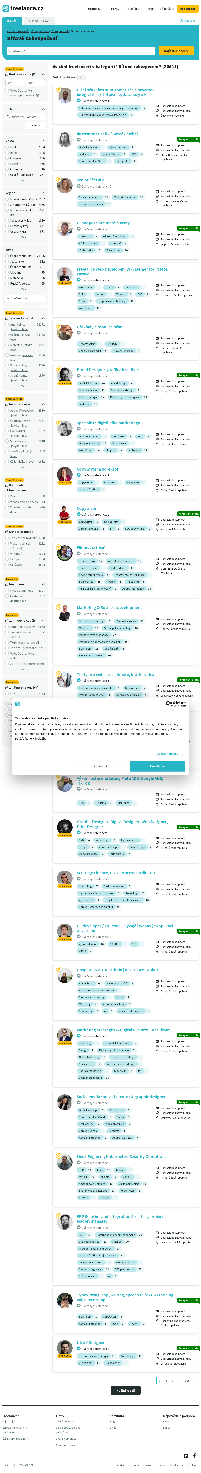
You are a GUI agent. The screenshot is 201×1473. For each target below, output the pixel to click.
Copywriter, (18, 431)
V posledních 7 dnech (24, 502)
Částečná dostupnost (18, 598)
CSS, (13, 461)
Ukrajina (15, 272)
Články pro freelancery (15, 1438)
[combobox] (74, 51)
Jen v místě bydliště (23, 538)
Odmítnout (99, 766)
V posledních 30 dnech (20, 509)
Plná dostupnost (21, 590)
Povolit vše (157, 766)
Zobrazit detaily (167, 753)
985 (187, 1380)
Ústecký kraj (18, 231)
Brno (13, 153)
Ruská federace (20, 283)
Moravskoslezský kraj (21, 212)
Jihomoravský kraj (22, 205)
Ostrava (15, 158)
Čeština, (15, 335)
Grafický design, (20, 421)
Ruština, (15, 355)
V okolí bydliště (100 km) (20, 545)
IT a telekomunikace (21, 696)
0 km (34, 125)
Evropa (15, 559)
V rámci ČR (17, 554)
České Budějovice (21, 175)
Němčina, (16, 345)
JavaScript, (17, 451)
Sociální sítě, (18, 441)
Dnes (13, 496)
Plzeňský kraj (19, 226)
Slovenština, (18, 365)
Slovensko (17, 261)
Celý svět (16, 565)
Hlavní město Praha (23, 199)
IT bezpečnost (40, 31)
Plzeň (14, 164)
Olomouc (16, 169)
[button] (96, 9)
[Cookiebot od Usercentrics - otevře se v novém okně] (169, 704)
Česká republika (20, 256)
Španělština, (18, 375)
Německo (16, 278)
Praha (14, 147)
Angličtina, (17, 324)
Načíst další (125, 1390)
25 (80, 77)
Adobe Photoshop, (22, 410)
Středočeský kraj (21, 220)
